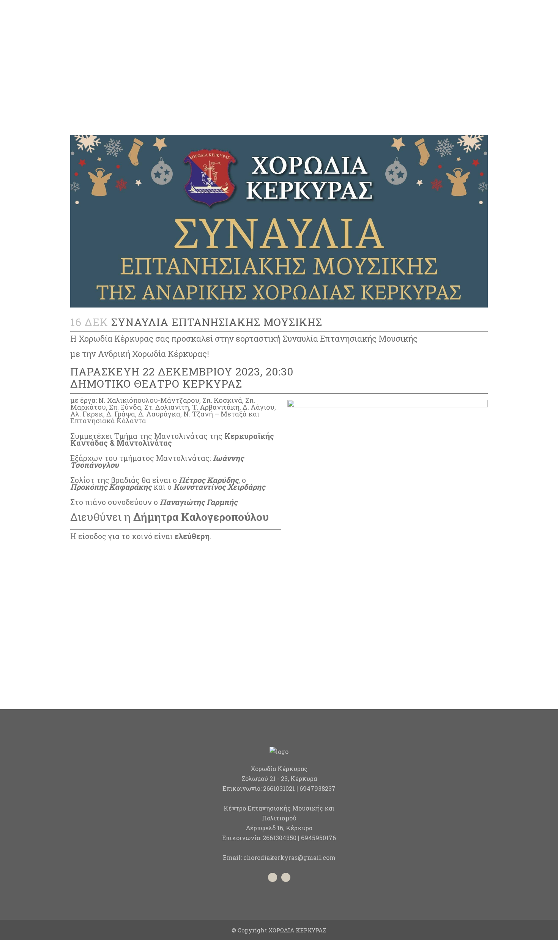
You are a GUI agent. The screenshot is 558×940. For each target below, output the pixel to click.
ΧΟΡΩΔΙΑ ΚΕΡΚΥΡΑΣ (297, 930)
